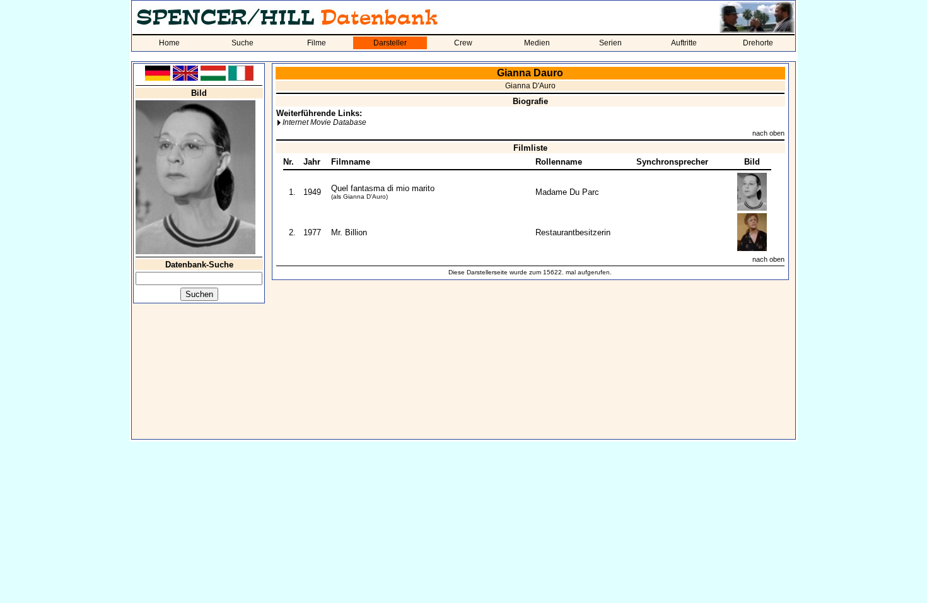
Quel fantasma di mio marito (382, 188)
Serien (610, 42)
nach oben (768, 133)
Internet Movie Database (324, 122)
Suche (242, 42)
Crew (463, 42)
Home (169, 42)
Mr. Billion (349, 232)
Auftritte (684, 42)
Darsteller (390, 42)
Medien (537, 42)
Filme (316, 42)
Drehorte (758, 42)
